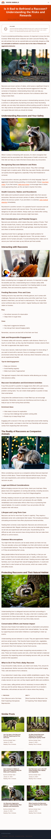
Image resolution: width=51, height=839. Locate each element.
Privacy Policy (5, 836)
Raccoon (25, 5)
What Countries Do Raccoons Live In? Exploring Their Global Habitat (36, 698)
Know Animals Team (14, 19)
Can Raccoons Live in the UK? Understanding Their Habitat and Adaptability (38, 770)
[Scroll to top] (47, 828)
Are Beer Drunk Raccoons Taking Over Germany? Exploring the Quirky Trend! (37, 736)
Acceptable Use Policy (19, 836)
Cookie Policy (11, 836)
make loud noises (23, 184)
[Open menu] (48, 2)
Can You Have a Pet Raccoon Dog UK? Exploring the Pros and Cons (12, 736)
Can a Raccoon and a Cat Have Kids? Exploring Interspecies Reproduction (11, 699)
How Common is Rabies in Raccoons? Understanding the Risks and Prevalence (12, 770)
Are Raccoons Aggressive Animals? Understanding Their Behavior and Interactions (12, 805)
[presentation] (12, 724)
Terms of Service (29, 836)
